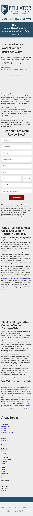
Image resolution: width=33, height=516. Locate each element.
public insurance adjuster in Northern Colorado (17, 278)
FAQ (26, 31)
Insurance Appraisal (11, 31)
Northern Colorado (7, 432)
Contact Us (16, 34)
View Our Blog (20, 511)
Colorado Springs (6, 426)
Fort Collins (5, 430)
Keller (3, 478)
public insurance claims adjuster (20, 95)
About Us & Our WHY (15, 28)
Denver (3, 428)
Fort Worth (4, 473)
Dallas (3, 471)
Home (15, 25)
